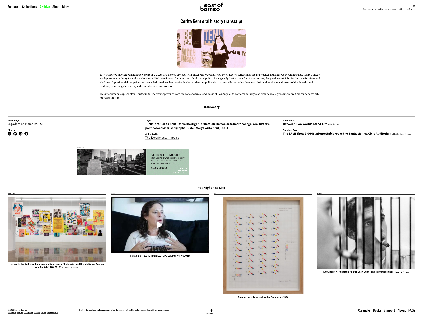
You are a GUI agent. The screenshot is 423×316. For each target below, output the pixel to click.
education (208, 124)
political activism (157, 128)
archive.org (211, 107)
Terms (43, 312)
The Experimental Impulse (162, 137)
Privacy (37, 312)
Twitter (20, 312)
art (157, 124)
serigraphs (177, 128)
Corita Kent (168, 124)
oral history (261, 124)
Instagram (28, 312)
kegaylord (14, 124)
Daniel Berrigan (188, 124)
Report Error (52, 312)
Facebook (12, 312)
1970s (149, 124)
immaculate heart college (234, 124)
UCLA (224, 128)
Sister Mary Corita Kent (203, 128)
